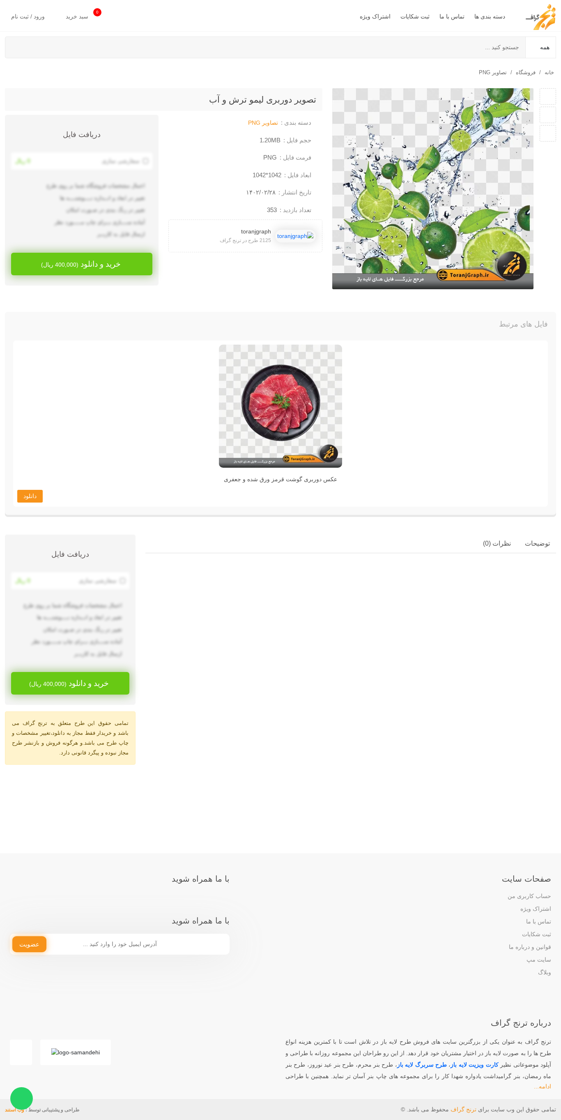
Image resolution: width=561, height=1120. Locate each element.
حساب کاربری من (529, 896)
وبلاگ (544, 972)
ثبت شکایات (415, 16)
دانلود (30, 496)
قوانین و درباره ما (530, 947)
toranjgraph (256, 231)
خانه (549, 72)
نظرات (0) (497, 543)
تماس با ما (451, 16)
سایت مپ (539, 959)
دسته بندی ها (489, 16)
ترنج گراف (463, 1109)
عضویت (29, 944)
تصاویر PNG (493, 72)
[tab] (537, 544)
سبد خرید (82, 15)
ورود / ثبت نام (28, 16)
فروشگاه (526, 72)
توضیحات (537, 543)
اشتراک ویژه (375, 16)
